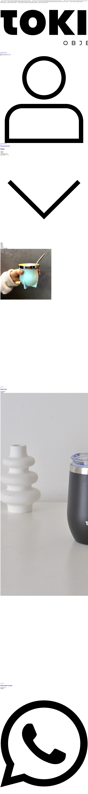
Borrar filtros (5, 248)
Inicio (1, 145)
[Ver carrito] (0, 144)
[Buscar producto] (0, 55)
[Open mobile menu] (0, 53)
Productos (4, 145)
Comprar (2, 392)
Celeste (2, 151)
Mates (7, 145)
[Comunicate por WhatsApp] (44, 793)
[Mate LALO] (25, 299)
